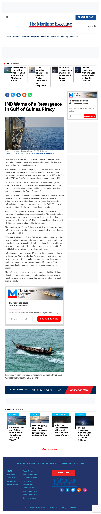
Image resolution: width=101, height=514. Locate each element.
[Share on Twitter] (13, 95)
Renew (58, 390)
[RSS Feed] (79, 490)
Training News (29, 488)
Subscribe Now (49, 319)
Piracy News (28, 471)
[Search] (7, 17)
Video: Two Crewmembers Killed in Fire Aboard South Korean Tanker (62, 430)
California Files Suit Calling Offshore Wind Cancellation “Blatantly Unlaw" (16, 433)
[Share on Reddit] (24, 95)
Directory (64, 37)
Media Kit (92, 26)
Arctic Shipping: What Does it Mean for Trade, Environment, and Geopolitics (39, 430)
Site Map (80, 463)
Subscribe (74, 37)
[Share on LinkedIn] (18, 95)
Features (16, 37)
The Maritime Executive (44, 154)
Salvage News (28, 484)
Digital (39, 390)
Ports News (27, 481)
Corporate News (29, 498)
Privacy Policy (68, 463)
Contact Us (55, 463)
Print (33, 390)
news (9, 37)
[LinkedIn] (67, 490)
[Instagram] (85, 490)
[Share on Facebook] (7, 95)
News (9, 471)
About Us (21, 463)
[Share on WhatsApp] (30, 95)
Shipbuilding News (30, 474)
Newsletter (45, 37)
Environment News (31, 494)
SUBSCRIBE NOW (85, 17)
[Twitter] (73, 490)
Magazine (35, 37)
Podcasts (26, 37)
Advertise (55, 37)
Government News (30, 491)
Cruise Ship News (30, 478)
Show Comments (50, 449)
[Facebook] (62, 490)
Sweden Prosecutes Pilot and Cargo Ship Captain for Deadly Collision (85, 434)
